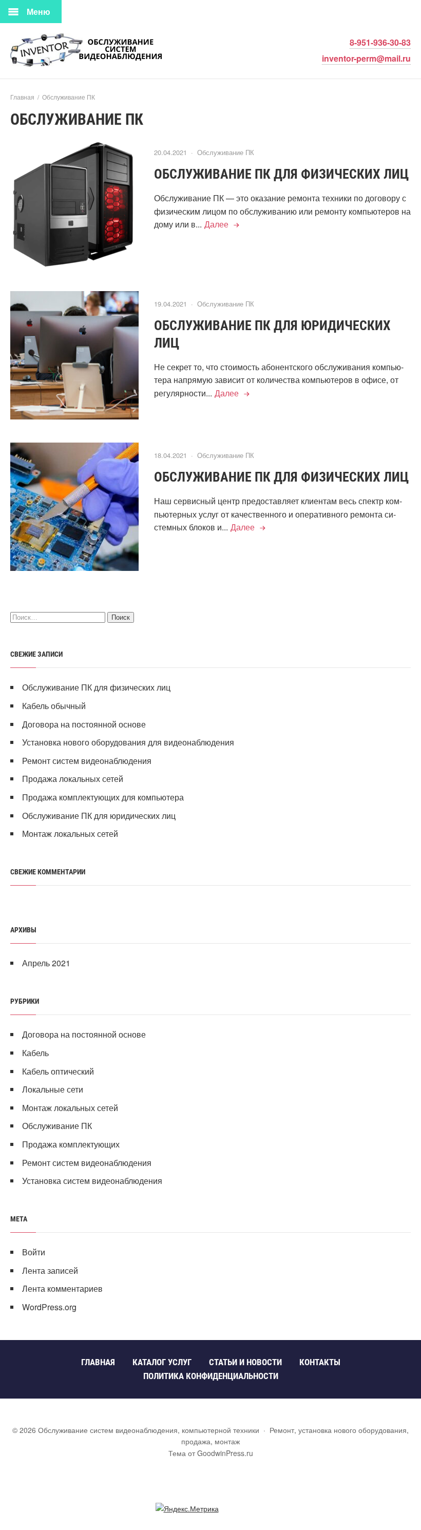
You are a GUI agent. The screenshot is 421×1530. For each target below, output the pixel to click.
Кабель (35, 1053)
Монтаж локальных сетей (70, 833)
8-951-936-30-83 (380, 42)
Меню (38, 11)
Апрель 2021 (46, 963)
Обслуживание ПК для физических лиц (281, 174)
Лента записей (50, 1270)
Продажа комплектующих (71, 1144)
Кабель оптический (58, 1071)
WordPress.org (49, 1307)
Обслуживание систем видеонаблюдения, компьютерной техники (87, 50)
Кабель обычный (54, 706)
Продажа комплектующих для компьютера (103, 797)
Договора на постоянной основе (84, 724)
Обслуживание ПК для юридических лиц (99, 815)
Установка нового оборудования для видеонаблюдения (128, 742)
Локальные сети (52, 1089)
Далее (216, 224)
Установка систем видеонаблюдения (92, 1181)
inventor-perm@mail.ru (366, 58)
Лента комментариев (62, 1288)
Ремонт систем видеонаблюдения (86, 761)
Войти (33, 1252)
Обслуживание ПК (225, 152)
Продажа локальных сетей (72, 779)
